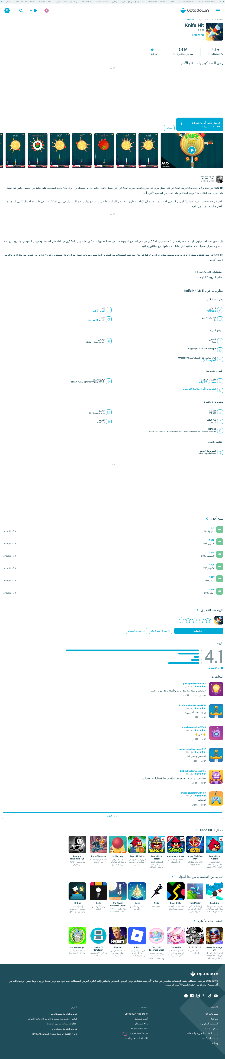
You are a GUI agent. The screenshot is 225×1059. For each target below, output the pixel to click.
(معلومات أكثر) (209, 360)
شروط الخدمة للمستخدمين (63, 1013)
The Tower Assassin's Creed (118, 904)
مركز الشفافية (210, 1028)
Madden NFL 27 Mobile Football (161, 2)
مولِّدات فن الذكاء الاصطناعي (67, 2)
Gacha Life (176, 947)
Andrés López (207, 178)
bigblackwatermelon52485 (193, 771)
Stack (137, 903)
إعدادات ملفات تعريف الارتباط (62, 1023)
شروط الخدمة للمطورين (64, 1028)
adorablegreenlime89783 (194, 727)
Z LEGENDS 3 (195, 947)
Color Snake (176, 903)
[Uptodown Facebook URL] (186, 996)
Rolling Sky (117, 856)
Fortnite (117, 947)
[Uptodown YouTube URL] (216, 996)
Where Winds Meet (207, 2)
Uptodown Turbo (136, 1033)
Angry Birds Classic (214, 857)
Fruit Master (195, 903)
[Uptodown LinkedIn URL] (192, 996)
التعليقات (217, 54)
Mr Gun (77, 903)
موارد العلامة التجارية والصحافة (202, 1033)
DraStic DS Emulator (98, 948)
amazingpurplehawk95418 (193, 792)
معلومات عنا (211, 1013)
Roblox (137, 947)
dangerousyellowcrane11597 (192, 749)
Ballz (98, 903)
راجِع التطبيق (198, 631)
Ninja (156, 903)
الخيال (8, 2)
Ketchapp (198, 35)
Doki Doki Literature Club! (156, 948)
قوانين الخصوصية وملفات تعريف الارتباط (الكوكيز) (52, 1018)
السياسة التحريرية (209, 1023)
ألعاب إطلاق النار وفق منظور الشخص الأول (127, 2)
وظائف (214, 1043)
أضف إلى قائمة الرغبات (159, 631)
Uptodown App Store (136, 1013)
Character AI (102, 2)
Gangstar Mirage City (24, 2)
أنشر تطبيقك (141, 1018)
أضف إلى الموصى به (135, 631)
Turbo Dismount (98, 856)
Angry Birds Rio (137, 856)
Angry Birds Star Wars (195, 857)
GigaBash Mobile (45, 2)
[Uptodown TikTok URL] (210, 996)
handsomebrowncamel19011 (192, 705)
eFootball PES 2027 (187, 2)
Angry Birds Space (175, 856)
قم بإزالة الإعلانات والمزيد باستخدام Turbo (114, 115)
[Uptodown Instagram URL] (198, 996)
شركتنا (214, 1018)
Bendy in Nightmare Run (77, 857)
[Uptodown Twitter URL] (204, 996)
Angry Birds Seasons (156, 857)
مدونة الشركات (210, 1038)
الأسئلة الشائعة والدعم (136, 1038)
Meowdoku (87, 2)
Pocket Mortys (77, 947)
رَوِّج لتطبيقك (141, 1023)
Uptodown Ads (139, 1028)
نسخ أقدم (169, 128)
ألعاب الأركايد (99, 311)
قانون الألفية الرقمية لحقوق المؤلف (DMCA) (54, 1033)
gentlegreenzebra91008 (194, 683)
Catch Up (214, 903)
